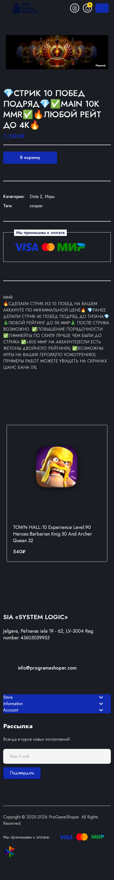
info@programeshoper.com (47, 668)
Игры (50, 196)
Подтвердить (22, 773)
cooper (36, 206)
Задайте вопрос (23, 172)
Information (13, 704)
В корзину (30, 157)
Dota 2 (36, 196)
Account (10, 710)
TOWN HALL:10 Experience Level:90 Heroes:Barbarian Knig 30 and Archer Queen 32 (52, 534)
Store (8, 697)
